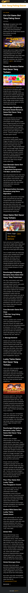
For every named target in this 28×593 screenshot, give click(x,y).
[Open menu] (25, 1)
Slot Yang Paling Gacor (9, 87)
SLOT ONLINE (6, 12)
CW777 (16, 591)
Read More (7, 584)
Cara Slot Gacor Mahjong (14, 236)
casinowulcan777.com (11, 581)
